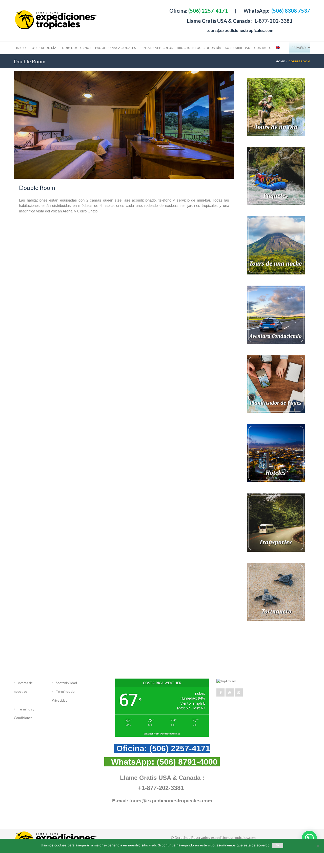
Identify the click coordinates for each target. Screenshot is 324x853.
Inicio (21, 48)
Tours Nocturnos (75, 48)
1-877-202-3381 (273, 21)
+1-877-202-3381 (161, 787)
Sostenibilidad (237, 48)
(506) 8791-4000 (187, 761)
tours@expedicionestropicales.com (239, 30)
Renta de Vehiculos (156, 48)
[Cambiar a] (277, 48)
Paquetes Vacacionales (115, 48)
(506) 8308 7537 (290, 11)
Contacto (263, 48)
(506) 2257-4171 (207, 11)
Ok (278, 845)
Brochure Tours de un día (199, 48)
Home (280, 61)
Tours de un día (43, 48)
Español (300, 48)
